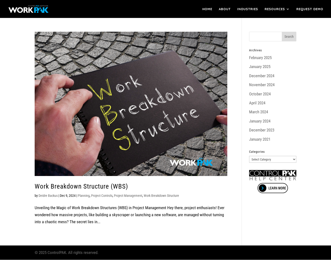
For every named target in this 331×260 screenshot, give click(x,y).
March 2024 (258, 111)
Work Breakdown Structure (161, 196)
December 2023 (261, 130)
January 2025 (259, 66)
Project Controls (101, 196)
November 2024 (262, 84)
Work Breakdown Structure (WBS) (81, 186)
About (225, 9)
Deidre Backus (48, 196)
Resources (275, 9)
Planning (84, 196)
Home (207, 9)
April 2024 (257, 102)
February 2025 (260, 57)
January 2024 (259, 121)
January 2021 (259, 139)
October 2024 (260, 94)
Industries (247, 9)
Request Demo (309, 9)
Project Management (128, 196)
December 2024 (261, 75)
